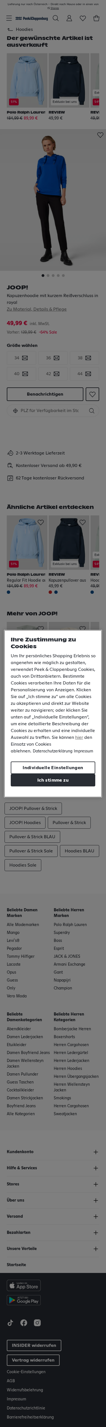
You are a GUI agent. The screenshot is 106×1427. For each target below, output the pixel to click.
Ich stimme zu (53, 780)
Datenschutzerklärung (52, 751)
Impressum (83, 751)
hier (79, 737)
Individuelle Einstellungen (53, 767)
